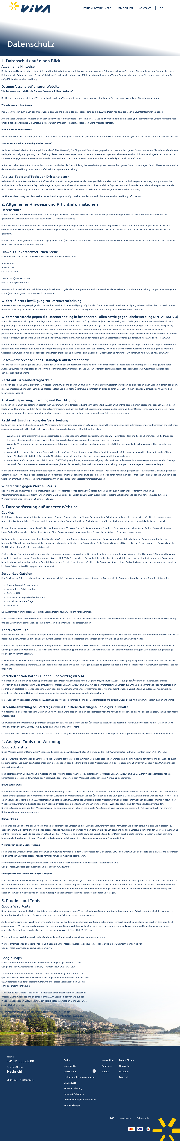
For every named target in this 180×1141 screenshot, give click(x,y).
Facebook (124, 1077)
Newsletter (124, 1065)
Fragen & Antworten (74, 1093)
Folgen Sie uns (126, 1060)
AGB (112, 1118)
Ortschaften (70, 1071)
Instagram (124, 1071)
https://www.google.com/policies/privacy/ (30, 947)
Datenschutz (143, 1118)
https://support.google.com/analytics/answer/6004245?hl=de (40, 866)
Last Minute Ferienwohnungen (79, 1077)
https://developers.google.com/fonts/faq (84, 943)
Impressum (125, 1118)
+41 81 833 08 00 (20, 1061)
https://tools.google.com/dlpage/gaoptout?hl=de (100, 837)
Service (105, 1071)
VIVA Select (70, 1082)
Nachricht (14, 1071)
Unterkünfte (70, 1065)
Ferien (67, 1060)
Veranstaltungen (72, 1105)
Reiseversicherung (73, 1088)
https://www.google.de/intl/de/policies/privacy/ (60, 1015)
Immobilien (107, 1060)
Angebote (107, 1065)
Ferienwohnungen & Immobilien (80, 1099)
